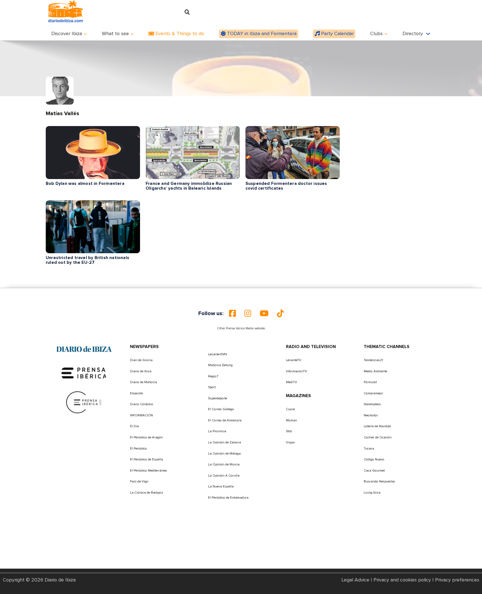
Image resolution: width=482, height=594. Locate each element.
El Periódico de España (146, 459)
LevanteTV (293, 360)
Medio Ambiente (375, 371)
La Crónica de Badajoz (146, 492)
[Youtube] (264, 313)
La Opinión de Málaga (224, 453)
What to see (115, 33)
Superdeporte (217, 398)
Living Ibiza (372, 492)
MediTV (291, 382)
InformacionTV (296, 371)
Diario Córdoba (141, 404)
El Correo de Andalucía (225, 420)
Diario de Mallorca (143, 382)
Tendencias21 (373, 360)
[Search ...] (187, 12)
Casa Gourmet (374, 470)
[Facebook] (232, 313)
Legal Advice (355, 580)
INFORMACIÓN (141, 415)
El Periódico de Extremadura (228, 497)
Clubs (376, 33)
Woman (291, 420)
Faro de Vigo (139, 481)
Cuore (290, 409)
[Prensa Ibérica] (84, 372)
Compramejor (373, 393)
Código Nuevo (374, 459)
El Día (134, 426)
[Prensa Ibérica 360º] (84, 402)
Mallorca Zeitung (220, 365)
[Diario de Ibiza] (84, 349)
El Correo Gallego (221, 409)
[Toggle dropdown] (85, 34)
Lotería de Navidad (377, 426)
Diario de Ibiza (140, 371)
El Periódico (138, 448)
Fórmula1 (370, 382)
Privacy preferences (457, 580)
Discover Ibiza (66, 33)
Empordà (136, 393)
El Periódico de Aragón (146, 437)
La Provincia (217, 431)
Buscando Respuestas (379, 481)
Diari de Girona (141, 360)
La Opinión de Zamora (224, 442)
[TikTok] (280, 313)
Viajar (290, 442)
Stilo (289, 431)
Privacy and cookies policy (402, 580)
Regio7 (213, 376)
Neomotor (371, 415)
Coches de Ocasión (378, 437)
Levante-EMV (217, 354)
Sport (212, 387)
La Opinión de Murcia (224, 464)
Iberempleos (372, 404)
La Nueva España (221, 486)
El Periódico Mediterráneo (148, 470)
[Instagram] (247, 313)
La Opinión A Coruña (224, 475)
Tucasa (369, 448)
